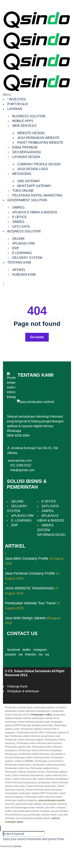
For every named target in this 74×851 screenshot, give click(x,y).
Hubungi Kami (17, 686)
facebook (13, 649)
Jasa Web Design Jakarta (25, 618)
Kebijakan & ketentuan (23, 691)
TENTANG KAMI (19, 262)
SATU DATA (21, 226)
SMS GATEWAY (28, 181)
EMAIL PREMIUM (24, 147)
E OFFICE (19, 217)
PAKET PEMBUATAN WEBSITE (40, 142)
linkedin (30, 654)
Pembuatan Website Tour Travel (30, 603)
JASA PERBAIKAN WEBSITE (38, 138)
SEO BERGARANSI (26, 152)
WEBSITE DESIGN (31, 133)
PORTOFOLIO (17, 104)
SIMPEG (18, 207)
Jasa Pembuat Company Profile (30, 573)
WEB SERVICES (24, 125)
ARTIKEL (19, 269)
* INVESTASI (16, 99)
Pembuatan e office (41, 714)
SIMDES (18, 221)
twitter (26, 649)
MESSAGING (21, 173)
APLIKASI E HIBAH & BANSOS (34, 212)
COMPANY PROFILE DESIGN (39, 164)
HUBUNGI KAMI (24, 274)
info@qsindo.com (22, 470)
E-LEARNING (22, 253)
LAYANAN (14, 109)
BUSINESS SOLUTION (29, 116)
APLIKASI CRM (23, 243)
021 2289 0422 (20, 465)
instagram (40, 649)
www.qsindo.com (20, 460)
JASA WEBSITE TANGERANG (29, 588)
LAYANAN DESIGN (26, 157)
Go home (37, 337)
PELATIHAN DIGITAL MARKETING (37, 195)
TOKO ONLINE (23, 190)
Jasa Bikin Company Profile (26, 558)
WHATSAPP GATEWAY (34, 186)
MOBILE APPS (22, 121)
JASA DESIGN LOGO (32, 169)
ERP (15, 248)
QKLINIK (18, 238)
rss (21, 654)
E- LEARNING (21, 520)
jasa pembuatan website (52, 800)
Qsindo (18, 846)
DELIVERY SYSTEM (27, 257)
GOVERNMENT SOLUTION (27, 200)
